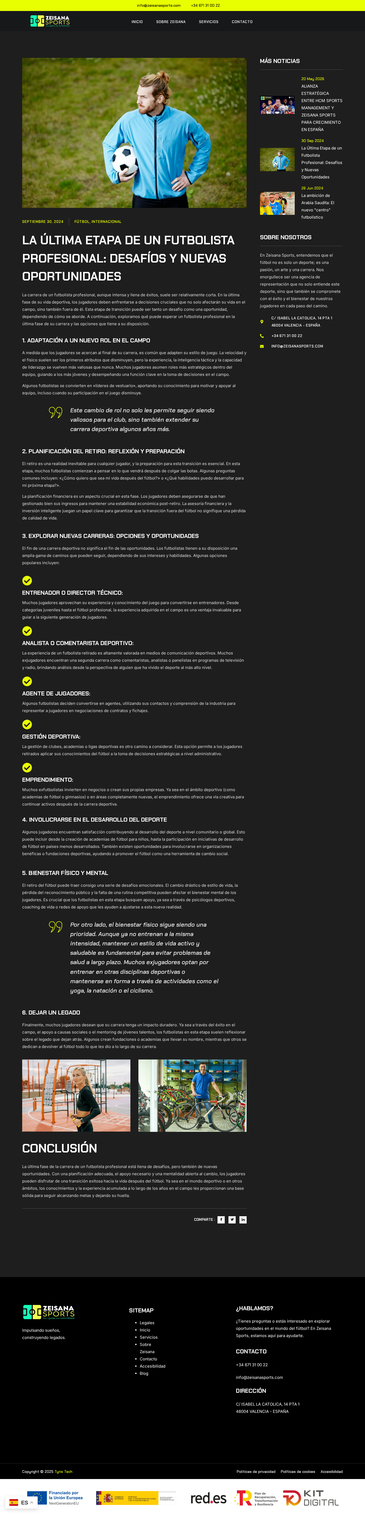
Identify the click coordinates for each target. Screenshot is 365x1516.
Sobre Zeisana (171, 22)
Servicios (209, 22)
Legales (147, 1322)
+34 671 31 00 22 (205, 5)
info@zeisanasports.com (159, 5)
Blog (144, 1373)
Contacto (242, 22)
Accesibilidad (152, 1366)
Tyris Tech (63, 1471)
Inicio (137, 22)
